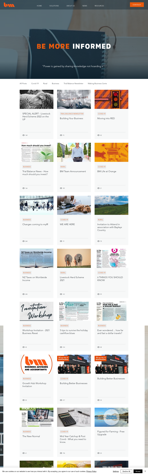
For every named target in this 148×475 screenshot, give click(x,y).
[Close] (145, 471)
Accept (138, 471)
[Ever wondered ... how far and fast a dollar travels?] (111, 311)
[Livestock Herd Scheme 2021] (74, 258)
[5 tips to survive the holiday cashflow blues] (74, 311)
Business (55, 83)
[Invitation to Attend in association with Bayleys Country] (111, 205)
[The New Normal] (36, 417)
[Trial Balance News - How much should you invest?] (36, 152)
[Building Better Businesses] (74, 364)
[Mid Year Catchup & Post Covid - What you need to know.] (74, 417)
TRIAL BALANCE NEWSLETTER (72, 114)
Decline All (126, 471)
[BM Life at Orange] (111, 152)
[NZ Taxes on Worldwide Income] (36, 258)
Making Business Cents (97, 83)
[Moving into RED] (111, 99)
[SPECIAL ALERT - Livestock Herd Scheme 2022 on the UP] (36, 99)
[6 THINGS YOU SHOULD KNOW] (111, 258)
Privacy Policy (91, 471)
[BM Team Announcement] (74, 152)
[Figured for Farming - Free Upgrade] (111, 417)
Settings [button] (116, 471)
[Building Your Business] (74, 99)
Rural (45, 83)
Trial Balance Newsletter (73, 83)
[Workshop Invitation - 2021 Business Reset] (36, 311)
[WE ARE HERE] (74, 205)
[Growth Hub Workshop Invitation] (36, 364)
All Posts (23, 83)
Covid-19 (35, 83)
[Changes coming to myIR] (36, 205)
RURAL (63, 167)
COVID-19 (101, 114)
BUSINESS (27, 167)
